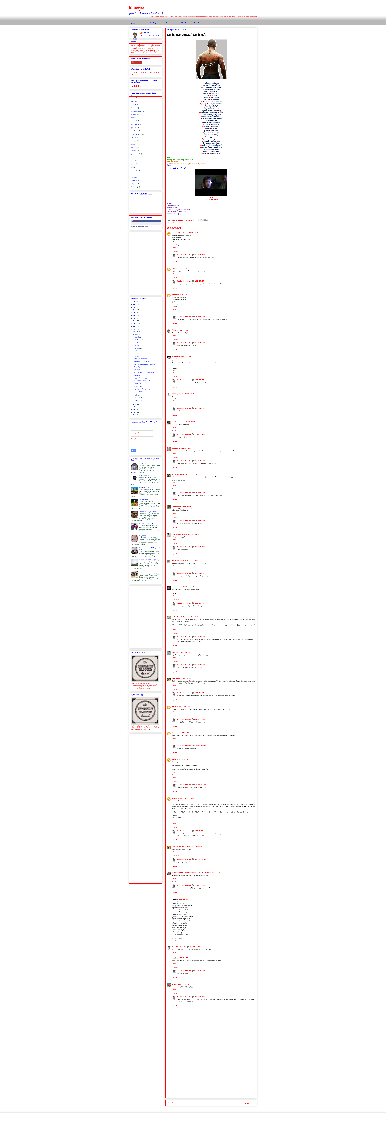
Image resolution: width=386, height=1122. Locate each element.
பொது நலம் (134, 170)
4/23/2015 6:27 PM (184, 706)
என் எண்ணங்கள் (136, 111)
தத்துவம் (137, 375)
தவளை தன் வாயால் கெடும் (142, 380)
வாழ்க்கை (142, 572)
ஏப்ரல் (136, 356)
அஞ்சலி (133, 98)
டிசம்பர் (137, 334)
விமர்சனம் (134, 187)
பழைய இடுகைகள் (249, 1103)
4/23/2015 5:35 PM (199, 380)
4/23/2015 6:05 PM (199, 637)
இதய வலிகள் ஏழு (144, 475)
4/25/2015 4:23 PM (194, 947)
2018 (135, 323)
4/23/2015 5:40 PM (199, 461)
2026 (135, 302)
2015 (135, 332)
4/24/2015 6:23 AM (196, 846)
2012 (135, 409)
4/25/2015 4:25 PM (183, 958)
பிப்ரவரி (137, 398)
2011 (135, 412)
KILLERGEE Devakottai (184, 255)
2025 (135, 304)
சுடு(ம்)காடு (137, 369)
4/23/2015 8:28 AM (191, 474)
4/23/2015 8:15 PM (183, 733)
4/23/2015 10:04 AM (192, 560)
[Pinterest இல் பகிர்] (207, 220)
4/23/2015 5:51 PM (199, 547)
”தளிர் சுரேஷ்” (176, 652)
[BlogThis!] (201, 220)
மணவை (174, 759)
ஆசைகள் (134, 108)
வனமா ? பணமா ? (139, 386)
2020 (135, 318)
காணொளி (134, 121)
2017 (135, 326)
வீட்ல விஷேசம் (138, 391)
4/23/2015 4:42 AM (185, 294)
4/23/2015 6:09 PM (199, 665)
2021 (135, 315)
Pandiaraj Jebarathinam (179, 534)
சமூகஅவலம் (134, 131)
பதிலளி (174, 247)
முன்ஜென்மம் (135, 180)
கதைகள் (133, 114)
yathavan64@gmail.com (179, 233)
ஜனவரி (137, 400)
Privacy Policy (165, 23)
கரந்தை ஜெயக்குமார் (177, 393)
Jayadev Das (176, 678)
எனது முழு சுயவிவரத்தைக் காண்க (150, 35)
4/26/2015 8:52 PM (183, 984)
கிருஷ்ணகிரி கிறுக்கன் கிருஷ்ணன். (144, 364)
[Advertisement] (211, 1065)
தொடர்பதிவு (134, 150)
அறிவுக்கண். (143, 463)
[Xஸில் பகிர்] (203, 220)
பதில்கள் (176, 251)
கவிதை (174, 223)
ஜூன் (136, 351)
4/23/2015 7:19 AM (190, 422)
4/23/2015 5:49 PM (199, 492)
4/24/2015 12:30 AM (200, 831)
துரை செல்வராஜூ (177, 506)
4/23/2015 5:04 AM (182, 330)
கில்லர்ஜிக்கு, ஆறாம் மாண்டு (142, 361)
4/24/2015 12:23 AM (200, 745)
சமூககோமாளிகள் (136, 134)
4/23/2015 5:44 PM (185, 678)
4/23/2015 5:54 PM (199, 603)
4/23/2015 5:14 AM (186, 356)
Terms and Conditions (182, 23)
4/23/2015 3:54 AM (184, 268)
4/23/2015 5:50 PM (199, 520)
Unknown (175, 733)
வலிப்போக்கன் (176, 448)
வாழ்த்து (133, 183)
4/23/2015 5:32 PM (199, 343)
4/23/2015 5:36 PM (199, 408)
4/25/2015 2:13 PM (199, 885)
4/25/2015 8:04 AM (217, 872)
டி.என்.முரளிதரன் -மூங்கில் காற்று (181, 846)
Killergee (136, 8)
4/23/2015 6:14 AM (189, 393)
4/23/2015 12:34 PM (197, 617)
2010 (135, 415)
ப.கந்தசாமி (175, 268)
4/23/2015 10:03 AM (193, 534)
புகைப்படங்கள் (135, 164)
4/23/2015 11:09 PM (189, 798)
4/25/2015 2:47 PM (183, 899)
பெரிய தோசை (138, 367)
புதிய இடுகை (171, 1103)
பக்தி (132, 157)
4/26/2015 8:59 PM (199, 970)
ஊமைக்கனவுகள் (176, 587)
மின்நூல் (133, 177)
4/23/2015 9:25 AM (187, 506)
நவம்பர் (137, 337)
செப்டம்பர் (138, 342)
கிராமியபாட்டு (135, 124)
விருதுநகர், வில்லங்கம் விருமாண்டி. (149, 559)
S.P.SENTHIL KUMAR (178, 474)
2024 (135, 307)
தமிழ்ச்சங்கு (142, 535)
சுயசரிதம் (133, 141)
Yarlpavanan (176, 294)
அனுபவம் (133, 104)
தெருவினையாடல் (144, 499)
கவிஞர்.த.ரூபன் (176, 356)
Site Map (153, 23)
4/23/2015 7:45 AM (185, 448)
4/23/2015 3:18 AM (192, 233)
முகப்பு (133, 23)
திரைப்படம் (134, 147)
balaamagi (175, 706)
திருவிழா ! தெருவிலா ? (141, 358)
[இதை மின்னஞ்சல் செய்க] (199, 220)
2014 (135, 404)
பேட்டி (132, 167)
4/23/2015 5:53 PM (199, 573)
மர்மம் (132, 174)
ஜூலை (137, 348)
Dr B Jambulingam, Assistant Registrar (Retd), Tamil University (191, 872)
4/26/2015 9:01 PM (199, 997)
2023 (135, 310)
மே (136, 353)
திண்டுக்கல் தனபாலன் (178, 422)
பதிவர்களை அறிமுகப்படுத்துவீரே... (149, 511)
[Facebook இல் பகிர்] (205, 220)
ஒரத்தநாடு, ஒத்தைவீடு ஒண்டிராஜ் (144, 372)
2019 (135, 321)
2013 (135, 407)
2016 (135, 329)
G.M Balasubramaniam (179, 560)
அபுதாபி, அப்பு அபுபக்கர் (141, 383)
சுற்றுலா (133, 144)
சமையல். (133, 137)
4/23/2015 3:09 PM (185, 652)
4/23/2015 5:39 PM (199, 434)
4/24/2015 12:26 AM (200, 784)
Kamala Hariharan (177, 798)
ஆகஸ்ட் (137, 345)
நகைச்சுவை (134, 154)
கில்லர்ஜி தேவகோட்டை (143, 226)
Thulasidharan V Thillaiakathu (181, 617)
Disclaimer (197, 23)
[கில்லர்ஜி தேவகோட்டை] (134, 226)
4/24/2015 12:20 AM (200, 719)
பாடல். (132, 160)
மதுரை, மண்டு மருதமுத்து (142, 389)
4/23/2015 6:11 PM (199, 693)
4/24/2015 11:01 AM (200, 859)
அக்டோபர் (138, 340)
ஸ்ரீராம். (174, 330)
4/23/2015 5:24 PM (199, 255)
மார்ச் (136, 395)
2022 (135, 312)
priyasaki (175, 984)
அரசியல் (133, 101)
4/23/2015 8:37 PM (182, 759)
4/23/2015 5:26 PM (199, 281)
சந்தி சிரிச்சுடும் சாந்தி (140, 378)
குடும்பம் (133, 127)
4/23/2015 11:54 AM (188, 587)
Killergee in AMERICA (146, 487)
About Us (143, 23)
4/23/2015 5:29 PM (199, 316)
